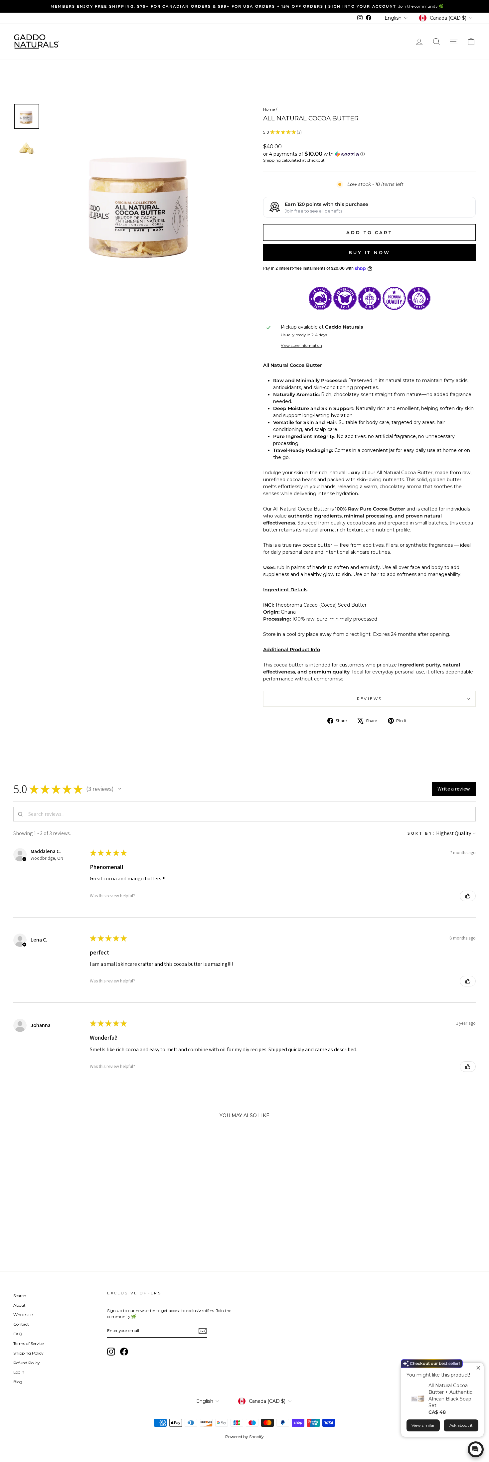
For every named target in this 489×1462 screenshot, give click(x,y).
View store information (301, 345)
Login (18, 1372)
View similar (423, 1425)
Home (269, 109)
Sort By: (421, 833)
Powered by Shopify (244, 1436)
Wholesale (23, 1314)
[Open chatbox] (476, 1449)
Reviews (369, 698)
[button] (369, 154)
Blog (17, 1381)
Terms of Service (28, 1343)
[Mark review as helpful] (468, 896)
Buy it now (369, 252)
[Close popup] (478, 1369)
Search (19, 1295)
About (19, 1305)
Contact (21, 1324)
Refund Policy (26, 1362)
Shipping (272, 160)
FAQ (17, 1333)
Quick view (68, 1209)
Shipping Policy (28, 1353)
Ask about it (461, 1425)
